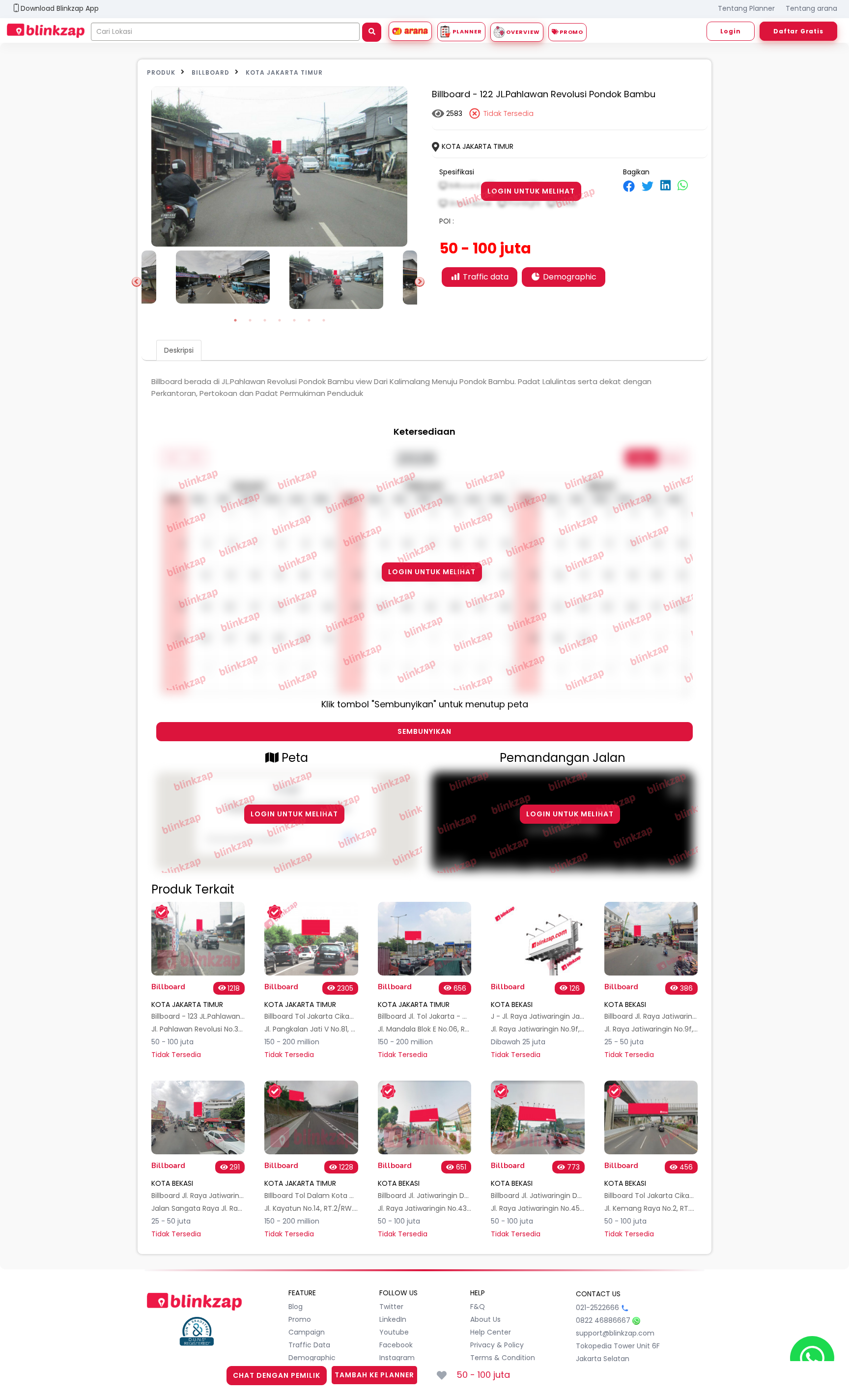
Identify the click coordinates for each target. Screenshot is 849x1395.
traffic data (309, 1345)
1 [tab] (235, 320)
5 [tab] (294, 320)
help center (490, 1332)
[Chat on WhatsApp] (812, 1358)
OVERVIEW (522, 32)
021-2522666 (597, 1307)
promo (299, 1319)
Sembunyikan (424, 731)
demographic (312, 1358)
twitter (391, 1306)
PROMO (571, 32)
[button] (115, 9)
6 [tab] (309, 320)
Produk (161, 72)
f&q (477, 1306)
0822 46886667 (603, 1320)
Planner (466, 31)
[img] (629, 186)
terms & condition (502, 1358)
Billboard (210, 72)
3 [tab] (265, 320)
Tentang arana (811, 8)
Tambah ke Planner (374, 1375)
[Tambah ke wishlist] (442, 1375)
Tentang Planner (746, 8)
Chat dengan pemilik (276, 1375)
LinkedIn (392, 1319)
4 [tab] (279, 320)
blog (295, 1306)
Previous (137, 282)
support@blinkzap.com (615, 1333)
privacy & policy (497, 1345)
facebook (396, 1345)
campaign (306, 1332)
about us (485, 1319)
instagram (397, 1358)
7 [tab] (324, 320)
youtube (394, 1332)
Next (419, 282)
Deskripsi (179, 350)
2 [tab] (250, 320)
